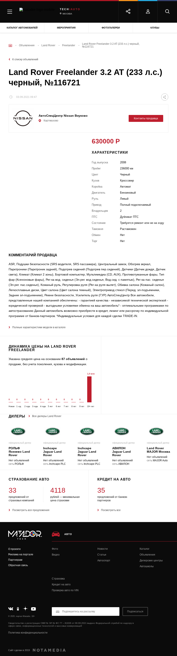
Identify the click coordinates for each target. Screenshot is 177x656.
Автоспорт (103, 560)
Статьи (101, 554)
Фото (55, 549)
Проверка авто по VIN (65, 590)
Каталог (144, 549)
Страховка (58, 578)
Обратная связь (18, 565)
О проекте (14, 549)
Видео (56, 554)
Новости (102, 549)
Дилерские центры (151, 560)
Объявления (147, 554)
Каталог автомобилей (22, 27)
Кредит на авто (61, 584)
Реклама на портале (20, 554)
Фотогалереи (111, 27)
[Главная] (10, 45)
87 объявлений (73, 359)
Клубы (154, 27)
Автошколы (147, 566)
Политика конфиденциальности (27, 632)
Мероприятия (66, 27)
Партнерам (15, 559)
